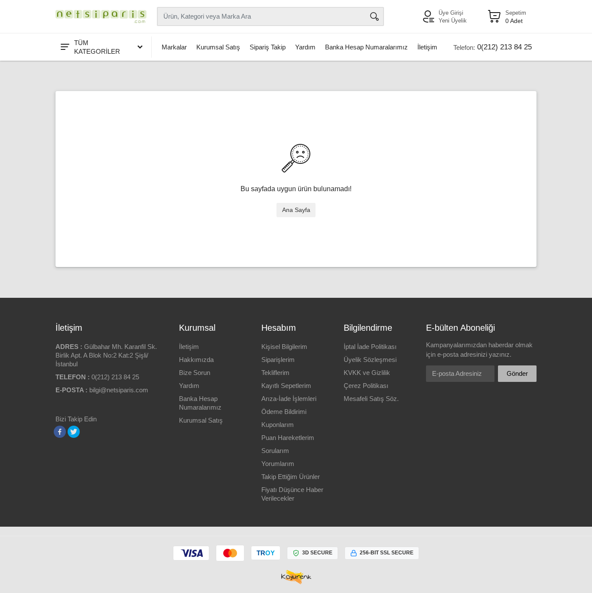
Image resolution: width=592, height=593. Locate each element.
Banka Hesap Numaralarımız (366, 47)
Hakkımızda (196, 359)
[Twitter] (74, 432)
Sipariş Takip (268, 47)
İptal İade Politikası (370, 346)
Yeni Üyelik (453, 20)
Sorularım (275, 450)
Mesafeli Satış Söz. (371, 398)
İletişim (427, 47)
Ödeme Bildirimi (283, 411)
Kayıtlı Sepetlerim (286, 385)
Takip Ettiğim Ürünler (290, 476)
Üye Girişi (451, 13)
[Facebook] (60, 432)
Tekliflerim (275, 372)
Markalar (174, 47)
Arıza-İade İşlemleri (288, 398)
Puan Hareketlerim (287, 437)
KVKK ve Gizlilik (367, 372)
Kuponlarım (277, 424)
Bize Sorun (194, 372)
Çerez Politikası (366, 385)
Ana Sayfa (296, 209)
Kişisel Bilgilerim (284, 346)
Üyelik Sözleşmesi (370, 359)
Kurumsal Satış (218, 47)
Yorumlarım (277, 463)
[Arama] (374, 16)
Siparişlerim (278, 359)
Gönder (517, 373)
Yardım (305, 47)
